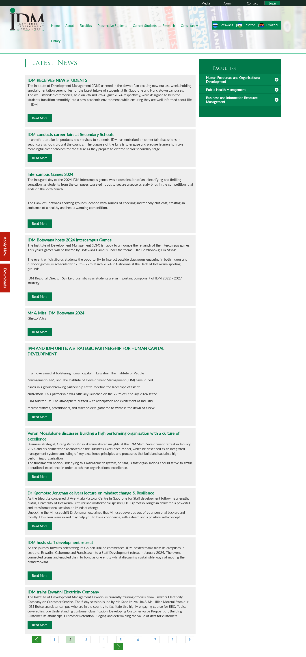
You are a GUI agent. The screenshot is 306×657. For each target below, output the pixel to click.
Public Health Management (226, 90)
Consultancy (189, 26)
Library (55, 41)
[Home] (27, 19)
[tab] (240, 79)
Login (272, 3)
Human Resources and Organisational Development (233, 79)
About (69, 26)
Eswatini (272, 25)
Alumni (228, 3)
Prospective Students (112, 26)
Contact (252, 3)
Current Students (145, 26)
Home (55, 26)
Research (168, 26)
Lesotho (249, 25)
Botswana (226, 25)
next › (118, 646)
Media (205, 3)
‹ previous (36, 639)
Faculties (86, 26)
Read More (39, 118)
